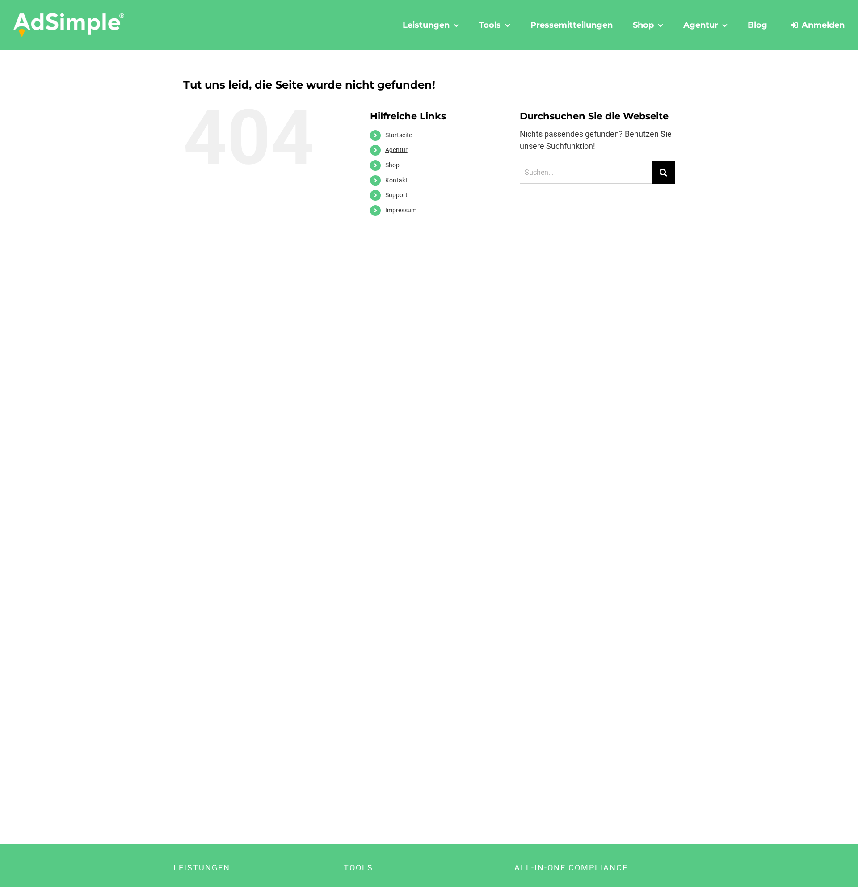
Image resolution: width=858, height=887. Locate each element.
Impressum (400, 210)
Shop (392, 165)
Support (396, 195)
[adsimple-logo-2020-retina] (68, 16)
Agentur (396, 149)
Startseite (398, 135)
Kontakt (396, 180)
